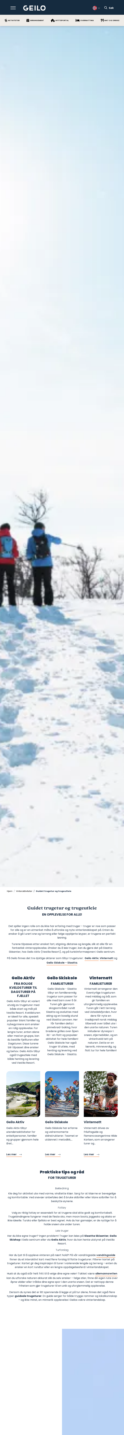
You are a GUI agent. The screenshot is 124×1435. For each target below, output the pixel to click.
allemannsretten (106, 1273)
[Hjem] (34, 8)
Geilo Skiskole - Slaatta (61, 963)
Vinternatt (106, 958)
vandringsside (105, 1255)
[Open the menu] (13, 8)
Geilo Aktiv (92, 958)
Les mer (11, 1154)
